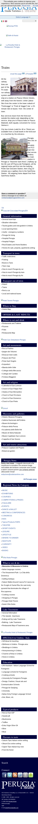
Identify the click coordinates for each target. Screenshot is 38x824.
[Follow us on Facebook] (4, 777)
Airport (4, 284)
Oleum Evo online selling (11, 743)
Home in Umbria (8, 657)
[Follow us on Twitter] (9, 777)
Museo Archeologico (10, 423)
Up (3, 208)
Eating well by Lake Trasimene (13, 619)
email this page (16, 74)
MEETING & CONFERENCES (13, 512)
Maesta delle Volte (9, 367)
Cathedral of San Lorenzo (11, 385)
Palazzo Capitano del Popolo (13, 448)
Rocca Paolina (7, 348)
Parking (5, 260)
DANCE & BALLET (9, 509)
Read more (26, 6)
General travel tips (9, 219)
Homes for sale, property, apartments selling (18, 248)
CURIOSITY (7, 544)
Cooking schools (8, 675)
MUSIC (5, 490)
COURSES (6, 497)
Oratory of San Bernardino (12, 392)
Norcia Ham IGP (8, 713)
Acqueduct (6, 364)
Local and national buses (11, 294)
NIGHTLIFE (6, 541)
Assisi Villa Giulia (8, 604)
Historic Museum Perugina (12, 417)
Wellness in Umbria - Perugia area (15, 644)
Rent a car (6, 290)
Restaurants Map (8, 333)
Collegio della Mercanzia (11, 371)
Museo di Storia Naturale (11, 433)
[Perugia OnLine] (18, 788)
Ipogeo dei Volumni (9, 352)
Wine (4, 729)
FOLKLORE (6, 503)
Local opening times (9, 229)
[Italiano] (2, 21)
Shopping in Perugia (10, 598)
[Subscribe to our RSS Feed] (14, 777)
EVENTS (5, 506)
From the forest (7, 750)
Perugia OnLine (12, 801)
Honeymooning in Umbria (11, 650)
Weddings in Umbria (10, 647)
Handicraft (6, 716)
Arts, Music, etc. (8, 697)
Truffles (5, 722)
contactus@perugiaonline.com (13, 198)
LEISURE (6, 531)
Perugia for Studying (10, 688)
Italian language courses (11, 569)
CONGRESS (7, 516)
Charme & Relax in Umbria (12, 654)
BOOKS (5, 550)
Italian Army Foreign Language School (16, 694)
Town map (6, 266)
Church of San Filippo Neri (12, 389)
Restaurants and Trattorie (11, 323)
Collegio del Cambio (10, 374)
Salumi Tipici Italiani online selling (15, 740)
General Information (9, 613)
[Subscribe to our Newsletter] (25, 777)
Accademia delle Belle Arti (12, 430)
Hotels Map (6, 309)
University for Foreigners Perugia (14, 678)
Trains (4, 287)
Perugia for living (8, 235)
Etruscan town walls (9, 355)
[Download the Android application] (30, 777)
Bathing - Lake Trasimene (11, 622)
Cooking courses (8, 595)
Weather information (10, 222)
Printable (30, 74)
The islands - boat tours (11, 616)
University (6, 691)
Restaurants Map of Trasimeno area (15, 625)
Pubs (4, 330)
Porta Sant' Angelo (9, 361)
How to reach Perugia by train (13, 272)
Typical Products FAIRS (11, 522)
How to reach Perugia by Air (12, 275)
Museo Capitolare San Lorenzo (14, 436)
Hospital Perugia (8, 238)
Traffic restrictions (8, 256)
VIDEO (4, 547)
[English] (6, 21)
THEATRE (6, 525)
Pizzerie (5, 326)
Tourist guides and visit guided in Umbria (17, 226)
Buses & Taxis (7, 263)
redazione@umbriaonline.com (12, 474)
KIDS (4, 519)
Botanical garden (8, 451)
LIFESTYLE (6, 535)
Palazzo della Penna (10, 426)
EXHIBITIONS (7, 493)
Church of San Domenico (11, 398)
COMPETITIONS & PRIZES (12, 500)
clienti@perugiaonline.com (11, 807)
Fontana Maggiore (9, 377)
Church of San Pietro (10, 401)
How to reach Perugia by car (12, 269)
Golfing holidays (8, 579)
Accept (35, 6)
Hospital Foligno (8, 241)
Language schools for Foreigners (14, 672)
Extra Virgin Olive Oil (10, 725)
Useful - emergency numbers (13, 232)
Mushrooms (6, 719)
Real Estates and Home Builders (14, 245)
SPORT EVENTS (9, 528)
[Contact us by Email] (20, 777)
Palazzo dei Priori (9, 358)
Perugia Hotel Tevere (10, 601)
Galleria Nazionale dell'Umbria (13, 420)
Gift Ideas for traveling (10, 641)
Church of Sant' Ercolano (11, 395)
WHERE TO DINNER (10, 538)
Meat (4, 732)
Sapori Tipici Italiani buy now (13, 747)
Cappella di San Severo (11, 439)
